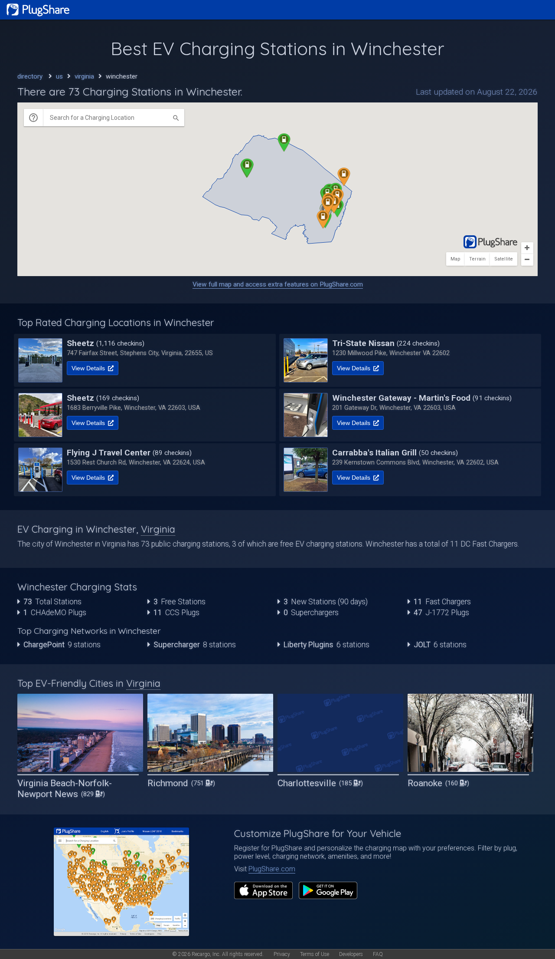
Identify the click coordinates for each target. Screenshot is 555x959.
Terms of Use (314, 954)
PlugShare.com (271, 869)
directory (29, 76)
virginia (84, 76)
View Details (89, 368)
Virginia (158, 529)
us (59, 76)
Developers (351, 954)
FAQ (378, 954)
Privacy (282, 954)
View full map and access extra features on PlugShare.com (278, 284)
